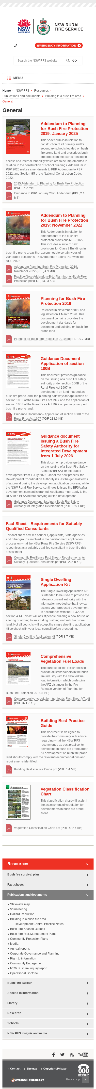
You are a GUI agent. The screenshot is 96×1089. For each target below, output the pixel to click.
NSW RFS (22, 90)
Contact (15, 1068)
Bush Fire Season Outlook (27, 929)
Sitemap (32, 1068)
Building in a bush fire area (63, 96)
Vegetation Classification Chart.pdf (37, 828)
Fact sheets (15, 884)
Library (12, 1003)
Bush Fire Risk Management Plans (33, 934)
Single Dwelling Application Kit (34, 636)
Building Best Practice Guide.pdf (35, 769)
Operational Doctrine (24, 973)
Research (14, 1013)
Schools (13, 1023)
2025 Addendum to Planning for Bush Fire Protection (49, 183)
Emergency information (56, 45)
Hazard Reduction (22, 914)
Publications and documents (21, 96)
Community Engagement (26, 963)
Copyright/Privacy (54, 1068)
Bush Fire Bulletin (19, 983)
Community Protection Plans (29, 938)
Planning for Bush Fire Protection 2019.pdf (42, 339)
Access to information (22, 993)
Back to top (75, 1080)
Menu (22, 80)
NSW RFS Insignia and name (27, 1033)
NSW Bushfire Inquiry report (28, 968)
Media (14, 943)
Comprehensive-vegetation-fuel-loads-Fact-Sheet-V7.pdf (52, 698)
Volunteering (18, 909)
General (7, 101)
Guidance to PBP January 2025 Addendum (42, 193)
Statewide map (20, 904)
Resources (41, 90)
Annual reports (20, 948)
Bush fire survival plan (23, 874)
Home (6, 90)
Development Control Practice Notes (39, 924)
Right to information (23, 958)
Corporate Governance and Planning (35, 953)
